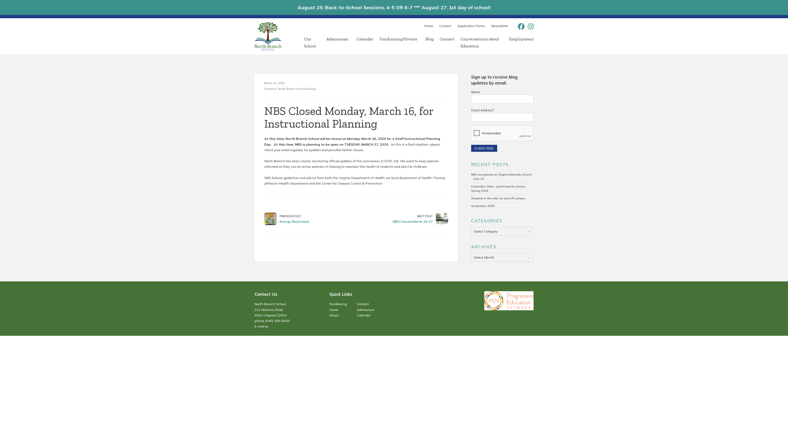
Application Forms (471, 26)
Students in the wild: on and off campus (498, 198)
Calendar (364, 39)
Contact (445, 26)
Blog (429, 39)
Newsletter (499, 26)
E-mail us (261, 326)
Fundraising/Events (398, 39)
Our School (310, 42)
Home (428, 26)
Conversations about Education (479, 42)
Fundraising (338, 304)
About (334, 315)
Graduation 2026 (483, 206)
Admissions (337, 39)
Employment (521, 39)
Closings (310, 88)
